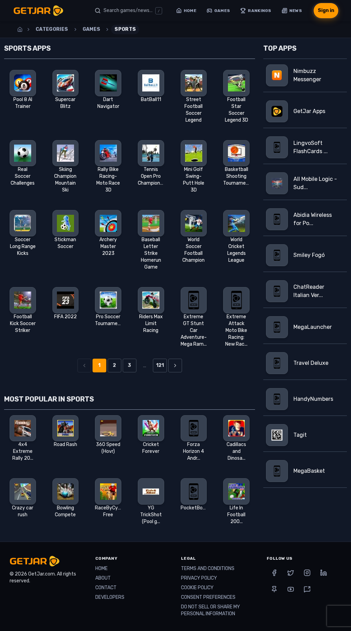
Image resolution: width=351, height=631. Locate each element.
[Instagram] (307, 572)
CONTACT (106, 588)
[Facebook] (274, 572)
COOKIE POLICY (197, 588)
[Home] (20, 29)
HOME (101, 568)
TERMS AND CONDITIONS (207, 568)
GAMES (91, 29)
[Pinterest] (274, 589)
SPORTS (125, 29)
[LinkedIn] (323, 572)
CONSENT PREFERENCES (208, 597)
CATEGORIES (52, 29)
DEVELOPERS (109, 597)
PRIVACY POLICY (199, 578)
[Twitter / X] (290, 572)
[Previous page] (84, 365)
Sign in (326, 10)
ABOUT (103, 578)
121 (160, 365)
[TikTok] (307, 589)
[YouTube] (290, 589)
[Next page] (175, 365)
